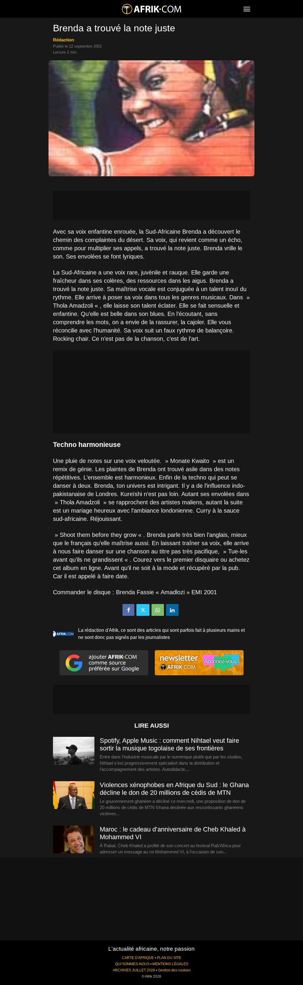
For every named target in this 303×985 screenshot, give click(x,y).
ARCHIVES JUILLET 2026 (134, 970)
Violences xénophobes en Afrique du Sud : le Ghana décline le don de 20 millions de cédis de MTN (174, 788)
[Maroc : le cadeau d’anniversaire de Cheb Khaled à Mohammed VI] (73, 840)
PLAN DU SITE (169, 958)
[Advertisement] (151, 205)
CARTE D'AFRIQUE (138, 958)
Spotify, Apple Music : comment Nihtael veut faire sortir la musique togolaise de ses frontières (169, 744)
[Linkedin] (172, 610)
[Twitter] (142, 610)
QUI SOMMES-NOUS (132, 964)
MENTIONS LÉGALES (170, 964)
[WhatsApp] (158, 610)
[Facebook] (128, 610)
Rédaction (63, 39)
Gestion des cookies (174, 970)
